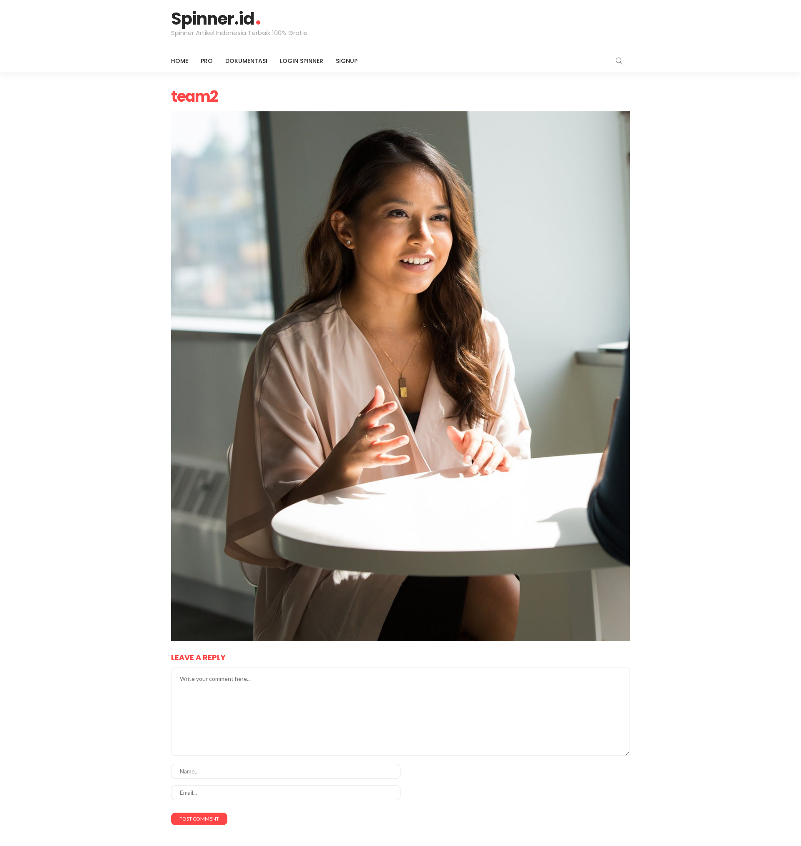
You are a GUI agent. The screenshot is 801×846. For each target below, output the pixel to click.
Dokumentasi (246, 61)
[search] (619, 61)
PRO (207, 61)
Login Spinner (301, 61)
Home (179, 61)
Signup (347, 61)
